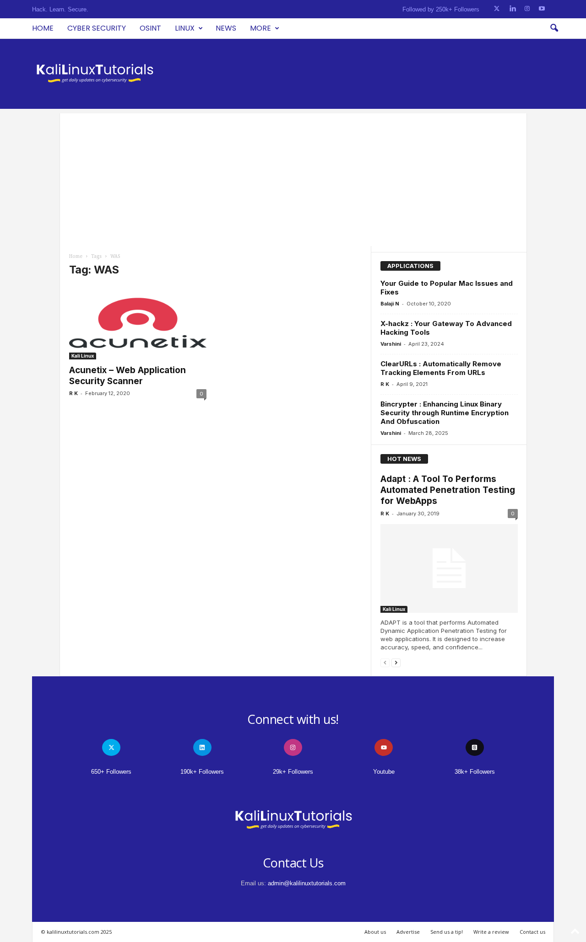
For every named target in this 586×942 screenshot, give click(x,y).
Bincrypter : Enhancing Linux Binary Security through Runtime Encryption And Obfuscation (444, 413)
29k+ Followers (293, 771)
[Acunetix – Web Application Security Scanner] (137, 322)
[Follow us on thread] (475, 747)
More (260, 28)
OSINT (150, 28)
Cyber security (96, 28)
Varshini (390, 344)
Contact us (532, 931)
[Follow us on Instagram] (527, 8)
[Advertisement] (293, 177)
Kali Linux (82, 356)
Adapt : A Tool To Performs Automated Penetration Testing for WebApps (447, 490)
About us (375, 931)
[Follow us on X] (496, 8)
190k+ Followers (202, 771)
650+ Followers (111, 771)
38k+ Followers (475, 771)
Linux (185, 28)
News (226, 28)
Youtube (384, 771)
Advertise (408, 931)
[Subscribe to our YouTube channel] (542, 8)
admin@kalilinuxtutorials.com (307, 883)
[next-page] (396, 662)
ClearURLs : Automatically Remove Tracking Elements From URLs (440, 368)
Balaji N (389, 303)
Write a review (491, 931)
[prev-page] (385, 662)
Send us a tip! (446, 931)
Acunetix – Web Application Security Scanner (127, 375)
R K (73, 393)
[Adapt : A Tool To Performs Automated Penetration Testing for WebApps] (449, 568)
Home (43, 28)
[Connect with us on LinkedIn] (512, 8)
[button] (554, 28)
